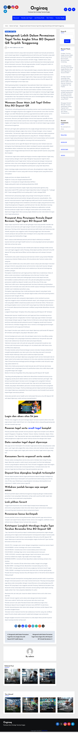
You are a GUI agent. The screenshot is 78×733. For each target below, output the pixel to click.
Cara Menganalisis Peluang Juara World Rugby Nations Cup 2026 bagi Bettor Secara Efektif (67, 69)
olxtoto (63, 155)
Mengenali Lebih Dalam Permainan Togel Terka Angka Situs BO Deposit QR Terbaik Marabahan (41, 637)
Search (63, 31)
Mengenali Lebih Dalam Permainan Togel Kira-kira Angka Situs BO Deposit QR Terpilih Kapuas (18, 637)
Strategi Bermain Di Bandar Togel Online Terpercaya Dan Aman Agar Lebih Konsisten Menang (29, 672)
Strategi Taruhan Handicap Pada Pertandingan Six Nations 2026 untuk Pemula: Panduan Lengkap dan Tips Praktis (67, 81)
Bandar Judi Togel (26, 18)
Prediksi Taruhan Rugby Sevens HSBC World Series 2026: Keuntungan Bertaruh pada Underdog (12, 704)
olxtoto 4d (64, 142)
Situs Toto (64, 135)
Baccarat (16, 18)
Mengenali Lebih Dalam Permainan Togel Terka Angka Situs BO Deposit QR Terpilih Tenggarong (30, 39)
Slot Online (50, 18)
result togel (34, 428)
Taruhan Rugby (60, 18)
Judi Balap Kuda (39, 18)
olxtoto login (64, 149)
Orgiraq (39, 8)
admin (11, 47)
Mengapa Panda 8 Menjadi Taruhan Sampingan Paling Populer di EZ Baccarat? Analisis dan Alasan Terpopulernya (66, 108)
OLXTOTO (44, 730)
